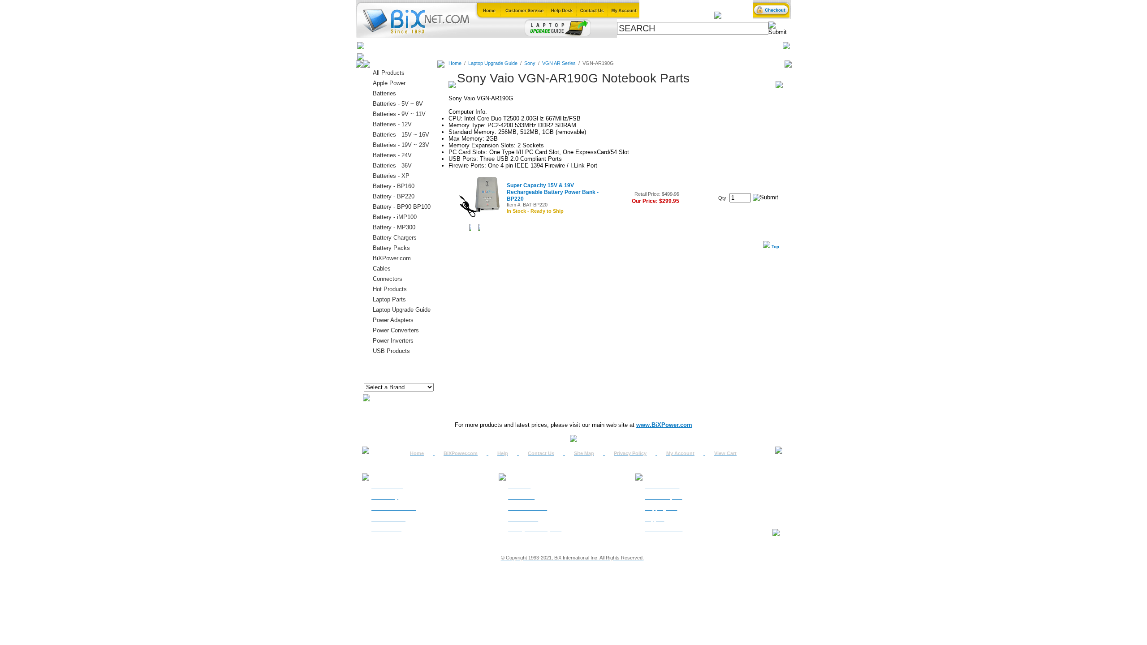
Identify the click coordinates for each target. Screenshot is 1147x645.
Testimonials (523, 518)
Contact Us (541, 453)
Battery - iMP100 (395, 217)
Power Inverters (393, 340)
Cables (482, 45)
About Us (519, 486)
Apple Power (389, 83)
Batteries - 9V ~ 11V (399, 114)
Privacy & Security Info (534, 529)
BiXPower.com (694, 45)
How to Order (387, 486)
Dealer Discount (663, 529)
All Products (646, 45)
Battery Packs (391, 248)
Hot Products (390, 289)
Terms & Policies (527, 508)
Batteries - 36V (392, 165)
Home (378, 45)
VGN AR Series (559, 63)
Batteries (408, 45)
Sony (529, 63)
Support (654, 518)
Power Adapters (597, 45)
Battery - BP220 (393, 196)
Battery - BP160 (393, 186)
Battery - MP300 (394, 227)
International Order (393, 508)
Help (502, 453)
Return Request (663, 497)
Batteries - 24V (392, 155)
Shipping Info (661, 508)
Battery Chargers (395, 237)
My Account (680, 453)
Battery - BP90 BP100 (402, 206)
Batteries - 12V (392, 124)
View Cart (725, 453)
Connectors (446, 45)
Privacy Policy (630, 453)
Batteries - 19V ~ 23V (401, 145)
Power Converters (396, 330)
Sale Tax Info (386, 529)
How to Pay (384, 497)
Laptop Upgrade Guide (533, 45)
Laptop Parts (389, 299)
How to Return (662, 486)
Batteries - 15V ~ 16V (401, 134)
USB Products (391, 351)
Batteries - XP (391, 175)
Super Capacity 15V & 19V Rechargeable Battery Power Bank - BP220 (553, 192)
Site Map (584, 453)
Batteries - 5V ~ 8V (398, 103)
